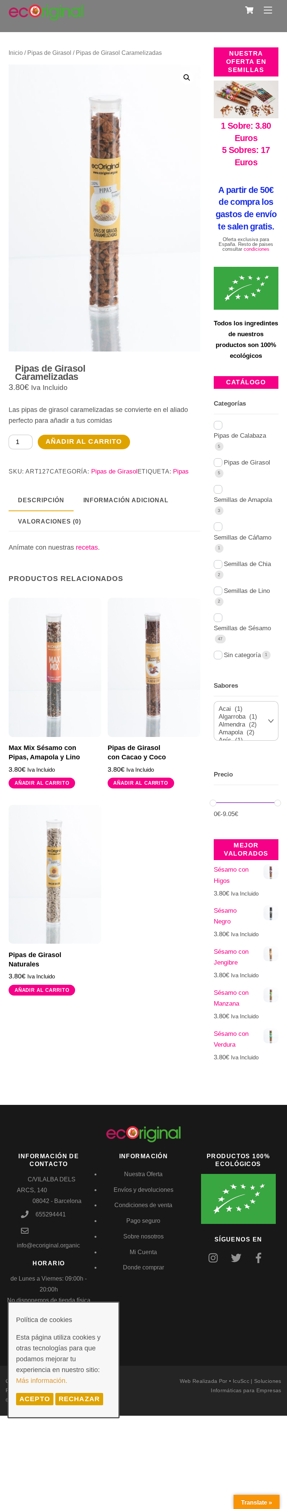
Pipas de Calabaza (240, 435)
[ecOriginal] (46, 16)
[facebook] (260, 1258)
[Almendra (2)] (242, 725)
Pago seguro (143, 1221)
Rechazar (79, 1399)
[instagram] (215, 1258)
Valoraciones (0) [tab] (49, 521)
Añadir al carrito (84, 441)
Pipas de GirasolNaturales (35, 959)
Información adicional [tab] (126, 500)
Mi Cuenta (143, 1252)
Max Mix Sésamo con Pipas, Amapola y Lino (44, 752)
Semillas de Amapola (243, 499)
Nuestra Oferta (143, 1174)
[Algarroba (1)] (242, 717)
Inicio (16, 52)
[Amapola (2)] (242, 733)
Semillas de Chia (247, 564)
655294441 (50, 1214)
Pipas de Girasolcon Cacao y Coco (137, 752)
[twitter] (237, 1258)
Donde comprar (143, 1267)
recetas (87, 547)
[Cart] (249, 10)
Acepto (34, 1399)
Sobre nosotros (143, 1236)
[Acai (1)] (242, 709)
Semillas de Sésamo (242, 628)
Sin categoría (242, 655)
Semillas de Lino (247, 590)
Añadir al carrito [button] (42, 783)
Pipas (181, 471)
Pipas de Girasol (49, 52)
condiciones (256, 249)
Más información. (41, 1380)
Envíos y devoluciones (143, 1190)
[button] (187, 77)
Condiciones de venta (143, 1205)
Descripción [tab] (41, 500)
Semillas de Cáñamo (242, 537)
